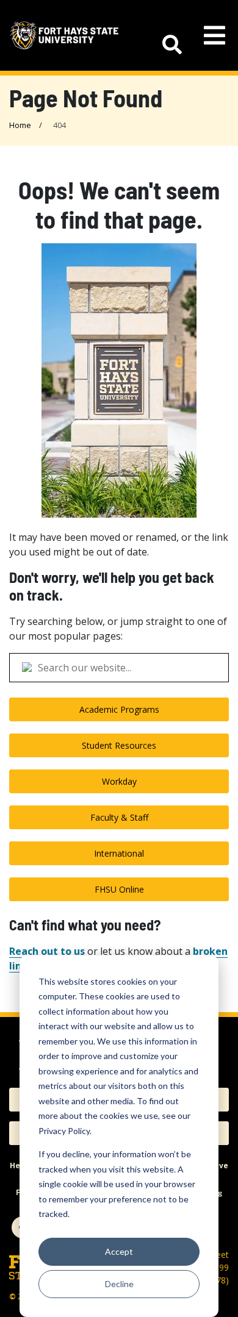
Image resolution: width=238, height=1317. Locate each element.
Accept (119, 1251)
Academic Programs (119, 709)
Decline (119, 1284)
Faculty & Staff (119, 817)
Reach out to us (47, 951)
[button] (166, 35)
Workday (119, 781)
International (119, 853)
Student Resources (119, 745)
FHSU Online (119, 889)
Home (20, 125)
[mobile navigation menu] (214, 36)
